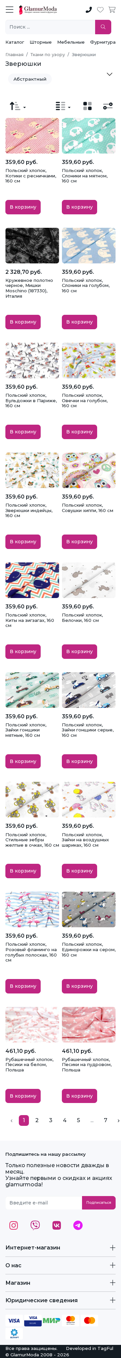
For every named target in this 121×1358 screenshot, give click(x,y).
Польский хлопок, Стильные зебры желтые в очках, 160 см (32, 840)
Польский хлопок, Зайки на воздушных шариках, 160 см (85, 840)
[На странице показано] (63, 106)
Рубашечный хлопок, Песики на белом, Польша (29, 1064)
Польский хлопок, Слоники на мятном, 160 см (85, 175)
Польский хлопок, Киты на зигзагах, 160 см (29, 620)
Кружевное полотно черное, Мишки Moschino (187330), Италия (29, 288)
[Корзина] (112, 10)
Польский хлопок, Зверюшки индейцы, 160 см (28, 510)
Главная (14, 54)
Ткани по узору (48, 54)
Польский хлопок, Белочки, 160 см (82, 617)
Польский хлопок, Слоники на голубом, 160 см (86, 285)
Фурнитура (103, 42)
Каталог (14, 42)
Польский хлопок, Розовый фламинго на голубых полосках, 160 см (31, 952)
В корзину (23, 207)
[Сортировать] (17, 106)
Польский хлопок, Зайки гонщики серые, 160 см (88, 730)
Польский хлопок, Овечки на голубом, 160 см (85, 400)
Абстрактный (29, 79)
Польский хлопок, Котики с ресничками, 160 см (30, 175)
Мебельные (71, 42)
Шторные (41, 42)
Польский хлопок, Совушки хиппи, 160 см (87, 507)
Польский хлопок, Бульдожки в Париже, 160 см (31, 400)
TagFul (105, 1348)
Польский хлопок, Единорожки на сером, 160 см (89, 949)
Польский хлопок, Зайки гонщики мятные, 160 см (25, 730)
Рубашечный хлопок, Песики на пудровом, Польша (87, 1064)
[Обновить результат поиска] (103, 27)
